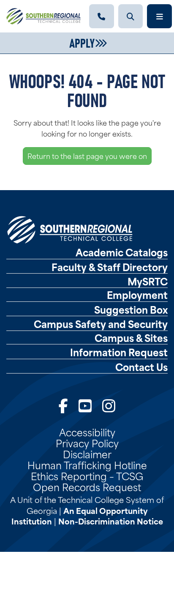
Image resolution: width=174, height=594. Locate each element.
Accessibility (87, 431)
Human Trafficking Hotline (87, 464)
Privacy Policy (87, 442)
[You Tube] (85, 405)
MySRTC (148, 281)
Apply (82, 42)
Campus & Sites (131, 337)
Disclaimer (87, 453)
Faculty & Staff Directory (110, 267)
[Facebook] (63, 405)
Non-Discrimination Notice (110, 521)
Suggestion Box (131, 309)
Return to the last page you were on (87, 155)
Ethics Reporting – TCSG (87, 475)
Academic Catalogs (122, 252)
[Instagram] (109, 405)
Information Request (119, 352)
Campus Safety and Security (101, 324)
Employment (137, 294)
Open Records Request (87, 486)
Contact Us (141, 367)
